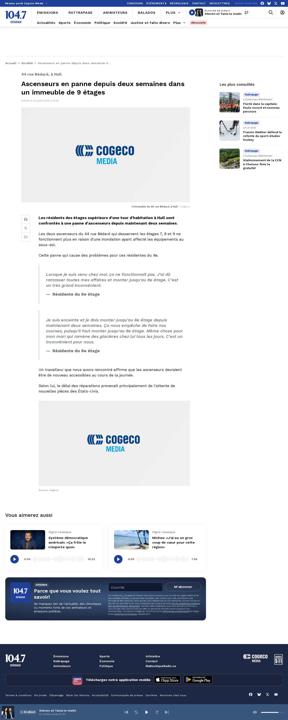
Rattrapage (61, 661)
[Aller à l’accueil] (16, 17)
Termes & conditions (18, 695)
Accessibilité (100, 695)
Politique (106, 666)
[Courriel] (25, 237)
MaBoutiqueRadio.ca (161, 666)
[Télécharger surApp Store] (167, 680)
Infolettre (153, 656)
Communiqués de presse (127, 695)
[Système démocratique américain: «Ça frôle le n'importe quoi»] (27, 540)
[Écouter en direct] (192, 12)
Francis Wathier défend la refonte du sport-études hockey (262, 135)
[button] (126, 712)
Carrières (151, 695)
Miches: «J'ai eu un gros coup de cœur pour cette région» (173, 542)
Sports (105, 656)
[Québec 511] (278, 664)
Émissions (61, 656)
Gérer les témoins (77, 695)
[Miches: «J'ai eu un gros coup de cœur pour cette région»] (131, 540)
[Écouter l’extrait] (14, 559)
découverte (198, 22)
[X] (275, 3)
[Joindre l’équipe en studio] (246, 12)
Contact (151, 661)
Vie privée (40, 695)
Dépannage (56, 695)
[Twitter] (25, 228)
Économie (107, 661)
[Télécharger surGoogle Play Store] (198, 680)
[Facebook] (262, 3)
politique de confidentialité (176, 611)
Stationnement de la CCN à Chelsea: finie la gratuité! (262, 163)
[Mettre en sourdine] (255, 712)
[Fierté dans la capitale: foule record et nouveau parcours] (229, 102)
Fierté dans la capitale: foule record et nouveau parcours (261, 107)
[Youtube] (283, 3)
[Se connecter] (282, 12)
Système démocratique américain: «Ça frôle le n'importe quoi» (68, 542)
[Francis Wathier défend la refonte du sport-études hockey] (229, 130)
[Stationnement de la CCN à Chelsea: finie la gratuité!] (229, 159)
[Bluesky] (269, 3)
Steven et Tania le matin (223, 13)
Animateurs (62, 666)
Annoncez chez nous (173, 695)
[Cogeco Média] (255, 661)
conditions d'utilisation (125, 614)
